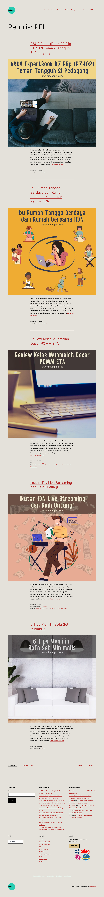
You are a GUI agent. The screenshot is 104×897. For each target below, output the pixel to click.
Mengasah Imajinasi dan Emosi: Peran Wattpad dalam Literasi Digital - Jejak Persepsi (80, 798)
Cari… (10, 791)
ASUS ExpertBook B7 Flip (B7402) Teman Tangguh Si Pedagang (50, 48)
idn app (54, 608)
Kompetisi (44, 172)
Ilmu (43, 463)
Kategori (74, 10)
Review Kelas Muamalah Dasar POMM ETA (51, 800)
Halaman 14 (28, 766)
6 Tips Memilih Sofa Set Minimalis (49, 805)
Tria (70, 815)
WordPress (92, 886)
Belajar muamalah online (51, 464)
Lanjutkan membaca (58, 164)
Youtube (41, 861)
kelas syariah (33, 466)
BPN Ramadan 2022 (45, 844)
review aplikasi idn (62, 608)
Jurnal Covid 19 (43, 849)
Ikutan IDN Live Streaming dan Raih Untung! (52, 803)
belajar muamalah (40, 464)
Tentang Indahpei (57, 10)
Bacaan (41, 839)
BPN (91, 10)
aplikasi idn (38, 608)
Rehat (43, 748)
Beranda (47, 10)
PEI (70, 791)
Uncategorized (43, 859)
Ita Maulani (72, 805)
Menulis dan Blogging (45, 854)
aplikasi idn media (47, 608)
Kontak (67, 10)
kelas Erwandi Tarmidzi (65, 464)
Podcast (86, 10)
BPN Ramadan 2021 (44, 842)
